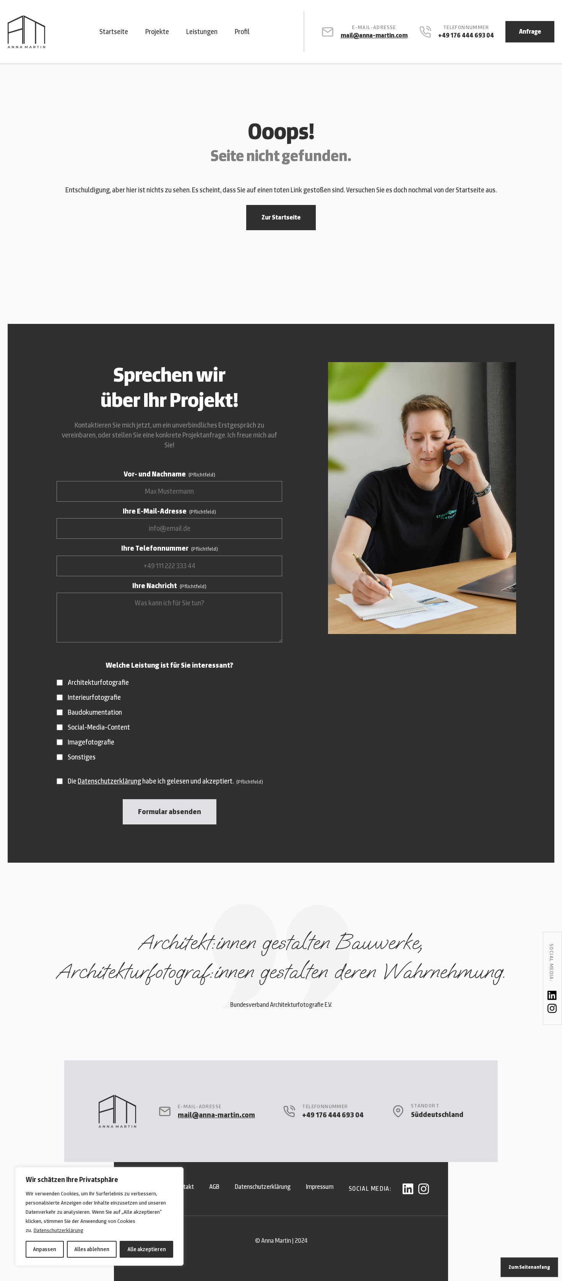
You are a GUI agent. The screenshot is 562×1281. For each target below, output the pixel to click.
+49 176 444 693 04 (466, 35)
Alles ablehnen (91, 1249)
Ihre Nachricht (169, 585)
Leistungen (202, 31)
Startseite (113, 31)
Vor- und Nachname (169, 474)
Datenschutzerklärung (58, 1230)
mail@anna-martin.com (374, 35)
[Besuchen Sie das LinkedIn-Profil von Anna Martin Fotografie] (552, 995)
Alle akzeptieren (146, 1249)
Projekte (157, 31)
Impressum (319, 1187)
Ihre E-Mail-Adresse (169, 511)
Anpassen (44, 1249)
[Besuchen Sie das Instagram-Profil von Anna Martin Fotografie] (552, 1008)
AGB (214, 1187)
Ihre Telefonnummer (169, 548)
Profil (242, 31)
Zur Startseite (281, 217)
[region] (99, 1216)
